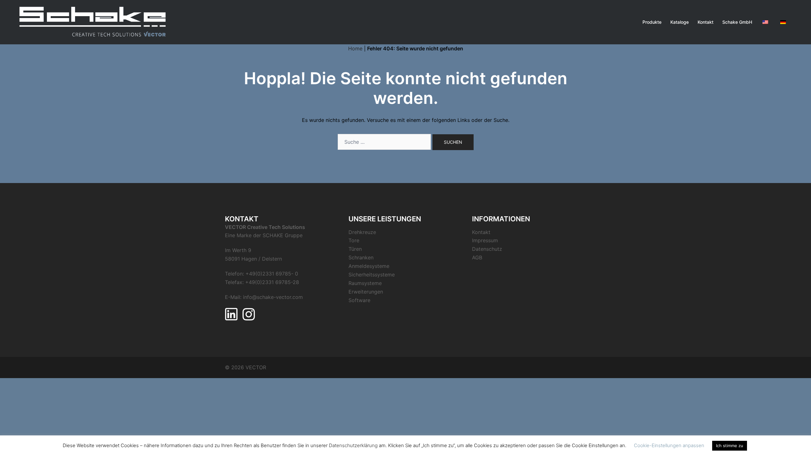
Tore (353, 240)
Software (359, 300)
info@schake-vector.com (273, 297)
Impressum (485, 240)
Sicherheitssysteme (371, 274)
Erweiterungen (365, 291)
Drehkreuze (362, 232)
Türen (355, 249)
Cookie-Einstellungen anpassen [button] (669, 445)
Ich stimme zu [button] (729, 445)
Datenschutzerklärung (353, 445)
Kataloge (679, 22)
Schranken (361, 257)
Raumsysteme (365, 283)
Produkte (651, 22)
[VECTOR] (93, 21)
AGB (477, 257)
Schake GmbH (737, 22)
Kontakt (705, 22)
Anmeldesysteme (368, 266)
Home (355, 48)
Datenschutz (487, 249)
